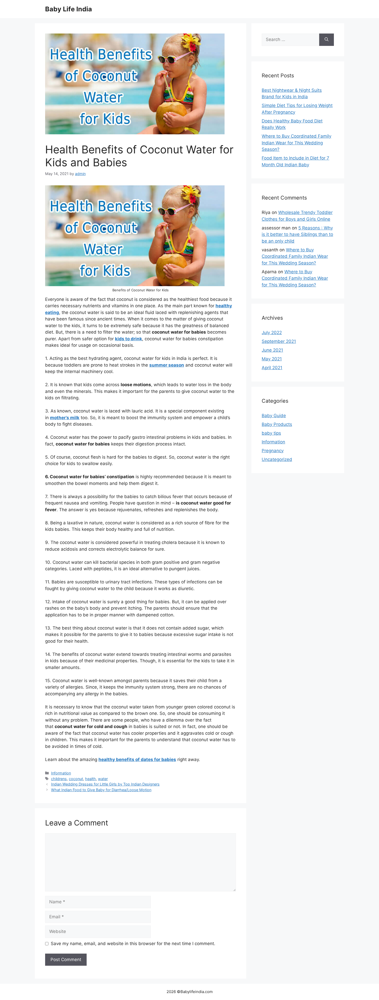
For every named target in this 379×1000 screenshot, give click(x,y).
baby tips (271, 433)
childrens (59, 778)
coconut (76, 778)
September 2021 (279, 341)
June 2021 (272, 350)
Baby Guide (274, 415)
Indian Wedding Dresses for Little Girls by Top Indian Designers (105, 784)
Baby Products (277, 424)
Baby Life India (68, 9)
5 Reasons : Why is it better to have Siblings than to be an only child (297, 234)
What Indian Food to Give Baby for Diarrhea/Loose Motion (101, 790)
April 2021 (272, 367)
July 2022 (272, 332)
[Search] (326, 40)
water (103, 778)
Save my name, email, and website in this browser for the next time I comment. (133, 943)
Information (61, 773)
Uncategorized (277, 459)
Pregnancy (273, 450)
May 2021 (272, 358)
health (90, 778)
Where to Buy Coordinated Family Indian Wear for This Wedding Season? (296, 143)
